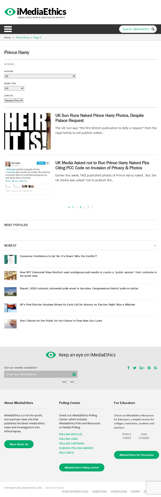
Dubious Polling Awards (76, 448)
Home (7, 37)
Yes (64, 382)
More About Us (19, 444)
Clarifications (118, 491)
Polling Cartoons (71, 443)
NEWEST (10, 245)
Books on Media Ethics (75, 491)
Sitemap (135, 491)
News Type (10, 83)
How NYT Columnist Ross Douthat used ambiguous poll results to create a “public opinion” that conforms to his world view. (88, 274)
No (72, 382)
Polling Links (68, 439)
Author (8, 71)
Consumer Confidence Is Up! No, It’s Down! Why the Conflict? (58, 256)
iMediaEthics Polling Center (82, 467)
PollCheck (66, 452)
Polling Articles (70, 434)
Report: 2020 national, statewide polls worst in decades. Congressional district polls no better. (79, 288)
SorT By (8, 95)
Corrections (99, 491)
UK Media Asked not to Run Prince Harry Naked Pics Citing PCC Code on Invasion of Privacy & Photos (102, 165)
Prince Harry (23, 37)
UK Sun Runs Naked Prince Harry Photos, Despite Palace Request (99, 118)
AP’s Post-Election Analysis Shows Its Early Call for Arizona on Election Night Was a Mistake (77, 304)
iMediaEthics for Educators (136, 455)
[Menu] (8, 29)
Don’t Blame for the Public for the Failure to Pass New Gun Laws (61, 320)
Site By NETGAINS (54, 487)
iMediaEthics (36, 12)
